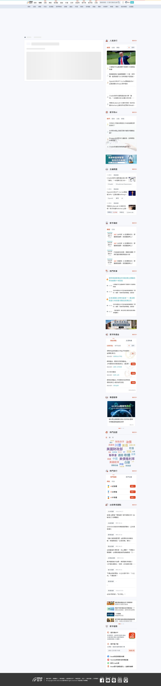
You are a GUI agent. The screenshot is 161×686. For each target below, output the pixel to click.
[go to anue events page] (123, 2)
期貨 (81, 7)
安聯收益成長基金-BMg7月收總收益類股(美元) (118, 352)
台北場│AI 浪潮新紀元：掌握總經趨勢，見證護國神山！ (124, 244)
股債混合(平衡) (117, 356)
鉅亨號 (90, 3)
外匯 (66, 3)
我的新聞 (124, 7)
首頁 (35, 3)
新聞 (40, 3)
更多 (133, 47)
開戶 (133, 353)
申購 (133, 364)
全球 (71, 3)
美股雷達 (116, 175)
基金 (61, 3)
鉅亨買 (84, 3)
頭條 (29, 7)
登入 (129, 2)
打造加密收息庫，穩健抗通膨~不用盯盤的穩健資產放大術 (124, 253)
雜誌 (117, 7)
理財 (99, 7)
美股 (50, 3)
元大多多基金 (111, 372)
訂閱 (96, 3)
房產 (94, 7)
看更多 (134, 40)
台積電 (114, 492)
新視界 (105, 7)
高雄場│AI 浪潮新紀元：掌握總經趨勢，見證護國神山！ (124, 262)
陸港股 (56, 3)
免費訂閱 (131, 650)
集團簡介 (55, 678)
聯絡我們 (77, 678)
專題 (111, 7)
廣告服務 (62, 678)
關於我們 (48, 678)
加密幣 (77, 3)
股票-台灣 (116, 375)
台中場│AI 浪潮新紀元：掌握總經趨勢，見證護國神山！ (124, 235)
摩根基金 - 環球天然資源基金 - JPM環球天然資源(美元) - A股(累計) (118, 362)
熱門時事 (59, 7)
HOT (115, 234)
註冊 (132, 2)
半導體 (114, 497)
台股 (45, 3)
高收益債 (116, 385)
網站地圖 (88, 678)
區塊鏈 (88, 7)
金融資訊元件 (70, 678)
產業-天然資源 (117, 367)
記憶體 (114, 486)
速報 (65, 7)
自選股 (131, 7)
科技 (45, 7)
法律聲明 (95, 678)
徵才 (83, 678)
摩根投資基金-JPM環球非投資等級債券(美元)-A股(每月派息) (118, 381)
